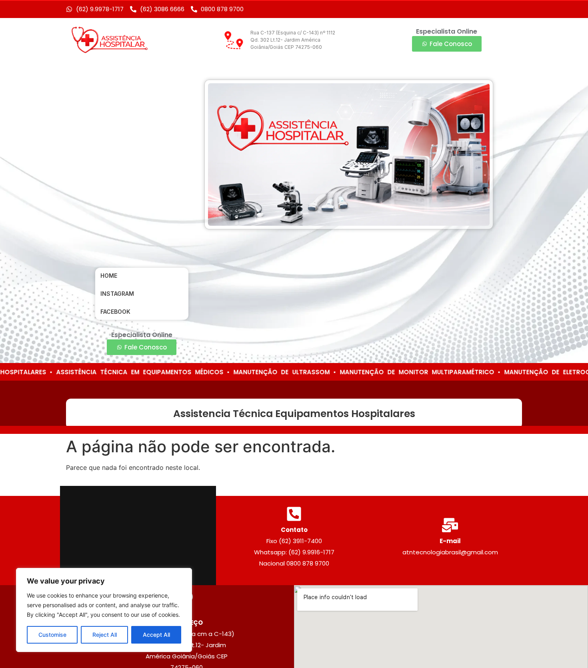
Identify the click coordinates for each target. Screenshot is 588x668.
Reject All (104, 634)
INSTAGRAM (117, 293)
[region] (104, 610)
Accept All (156, 634)
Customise (52, 634)
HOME (108, 275)
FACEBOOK (115, 311)
